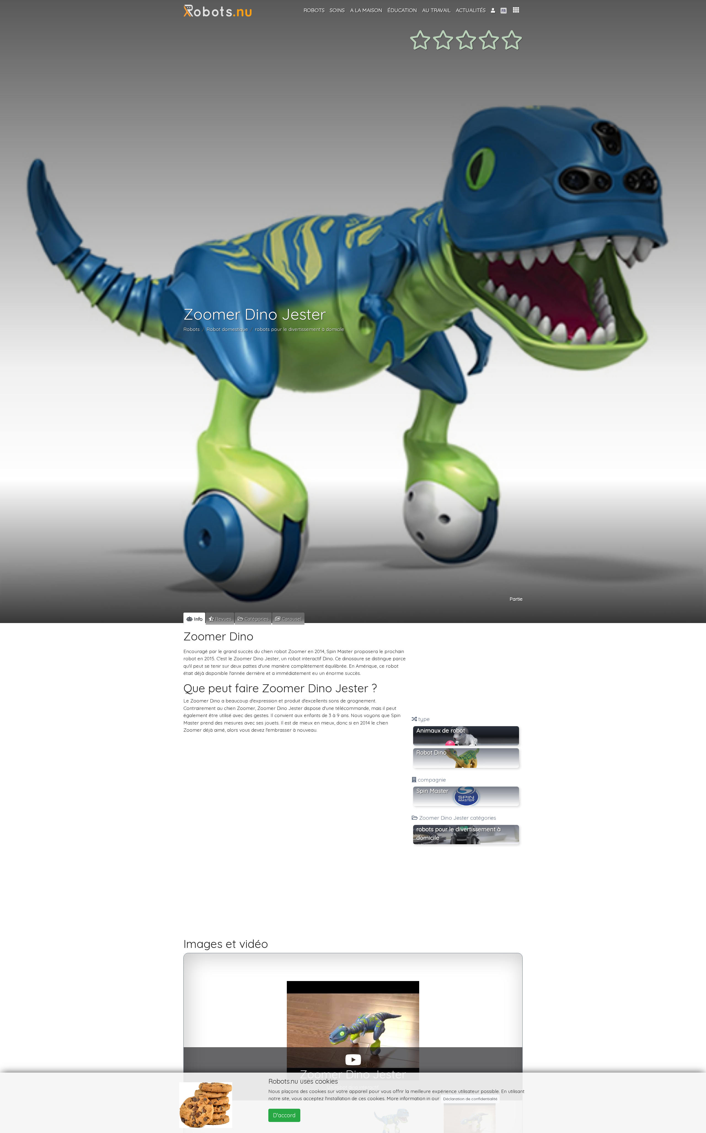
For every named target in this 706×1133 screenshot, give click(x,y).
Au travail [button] (436, 10)
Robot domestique (227, 329)
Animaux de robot (440, 730)
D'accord (284, 1115)
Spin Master (432, 790)
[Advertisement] (466, 670)
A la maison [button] (366, 10)
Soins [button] (337, 10)
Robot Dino (431, 752)
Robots (191, 329)
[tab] (194, 619)
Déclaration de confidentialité (470, 1098)
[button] (516, 10)
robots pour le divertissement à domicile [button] (458, 833)
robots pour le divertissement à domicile (299, 329)
